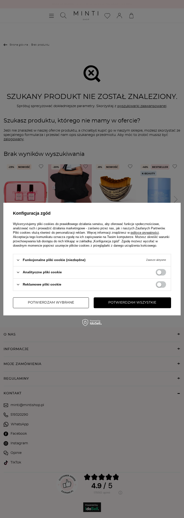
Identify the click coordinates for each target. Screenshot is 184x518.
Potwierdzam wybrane (51, 302)
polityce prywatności (145, 232)
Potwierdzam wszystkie (132, 302)
